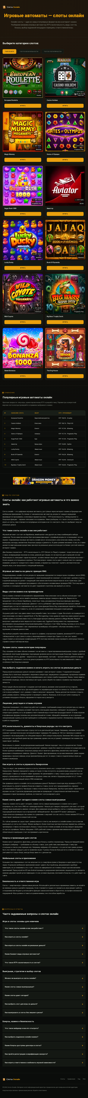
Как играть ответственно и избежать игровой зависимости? (30, 1063)
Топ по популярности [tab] (52, 51)
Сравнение (71, 1079)
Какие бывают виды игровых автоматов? (22, 954)
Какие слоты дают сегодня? (17, 995)
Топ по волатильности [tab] (29, 51)
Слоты (62, 1079)
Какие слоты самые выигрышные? (19, 987)
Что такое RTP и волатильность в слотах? (22, 963)
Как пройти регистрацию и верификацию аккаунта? (26, 1054)
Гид (79, 1079)
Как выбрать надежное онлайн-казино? (21, 1037)
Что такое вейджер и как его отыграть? (22, 1028)
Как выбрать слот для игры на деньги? (21, 1004)
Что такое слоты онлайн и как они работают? (24, 928)
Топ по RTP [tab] (9, 51)
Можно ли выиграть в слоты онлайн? (20, 978)
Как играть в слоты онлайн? (16, 937)
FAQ (84, 1079)
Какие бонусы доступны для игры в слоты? (23, 1045)
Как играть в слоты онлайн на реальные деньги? (25, 945)
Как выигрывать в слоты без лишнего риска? (24, 1013)
